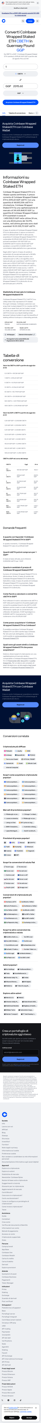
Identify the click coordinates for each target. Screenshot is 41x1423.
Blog (3, 1133)
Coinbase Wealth (8, 1255)
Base (4, 1311)
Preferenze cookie (9, 1154)
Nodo (4, 1344)
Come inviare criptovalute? (12, 1207)
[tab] (4, 113)
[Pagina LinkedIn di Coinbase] (8, 1400)
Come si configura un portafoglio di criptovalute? (15, 1202)
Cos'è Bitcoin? (7, 1192)
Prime (4, 1289)
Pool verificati (7, 1301)
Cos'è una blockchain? (10, 1198)
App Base (5, 1249)
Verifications (7, 1341)
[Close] (36, 1408)
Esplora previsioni (9, 1267)
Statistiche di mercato (10, 1174)
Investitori (6, 1142)
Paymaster (6, 1332)
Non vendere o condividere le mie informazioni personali (20, 1158)
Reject (11, 1418)
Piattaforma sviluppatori (11, 1308)
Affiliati (5, 1130)
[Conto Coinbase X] (2, 1400)
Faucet (4, 1353)
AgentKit (5, 1347)
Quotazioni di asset (9, 1274)
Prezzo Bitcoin (7, 1371)
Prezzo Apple (7, 1390)
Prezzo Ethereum (8, 1374)
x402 (4, 1326)
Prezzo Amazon (7, 1396)
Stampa (5, 1136)
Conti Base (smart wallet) (11, 1320)
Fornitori (5, 1145)
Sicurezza (5, 1139)
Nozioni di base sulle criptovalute (15, 1180)
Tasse (4, 1210)
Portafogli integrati (9, 1317)
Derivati (5, 1264)
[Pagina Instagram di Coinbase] (14, 1400)
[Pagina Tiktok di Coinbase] (20, 1400)
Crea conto (6, 1222)
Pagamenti (6, 1280)
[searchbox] (20, 93)
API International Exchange (12, 1359)
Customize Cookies (25, 1411)
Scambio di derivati (9, 1298)
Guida (4, 1216)
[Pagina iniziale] (4, 21)
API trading (6, 1329)
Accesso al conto (8, 1234)
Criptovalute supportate (11, 1237)
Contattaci (6, 1219)
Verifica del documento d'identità (14, 1225)
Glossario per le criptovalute (13, 1186)
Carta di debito (7, 1261)
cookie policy (13, 1408)
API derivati (6, 1365)
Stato (4, 1240)
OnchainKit (6, 1335)
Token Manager (8, 1283)
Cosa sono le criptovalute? (12, 1195)
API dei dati (6, 1338)
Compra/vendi (7, 1246)
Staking (5, 1292)
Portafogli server (8, 1314)
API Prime (5, 1362)
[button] (37, 21)
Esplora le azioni (8, 1171)
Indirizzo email (7, 1048)
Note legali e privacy (10, 1148)
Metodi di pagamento (10, 1231)
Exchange (5, 1295)
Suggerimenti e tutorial (11, 1183)
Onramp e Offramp (9, 1323)
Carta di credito (8, 1258)
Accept (29, 1418)
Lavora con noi (7, 1126)
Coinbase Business (9, 1277)
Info (3, 1123)
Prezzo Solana (7, 1377)
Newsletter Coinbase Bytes (12, 1177)
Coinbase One (7, 1252)
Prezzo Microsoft (8, 1393)
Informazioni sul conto (10, 1228)
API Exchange (7, 1356)
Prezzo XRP (6, 1380)
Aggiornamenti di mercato (12, 1189)
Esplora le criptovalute (10, 1168)
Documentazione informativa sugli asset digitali (20, 1162)
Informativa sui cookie (10, 1151)
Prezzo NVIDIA (7, 1387)
